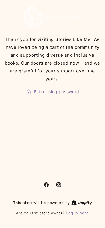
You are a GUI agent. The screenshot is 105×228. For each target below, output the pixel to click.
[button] (52, 91)
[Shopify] (81, 202)
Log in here (77, 212)
